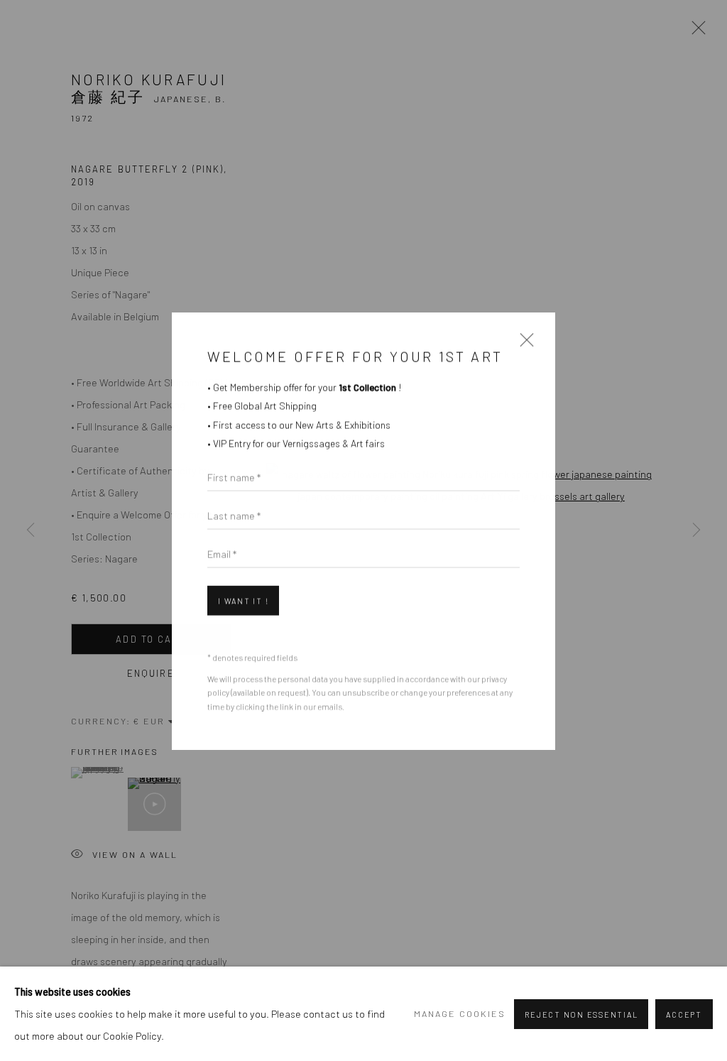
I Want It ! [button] (243, 600)
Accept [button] (684, 1014)
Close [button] (523, 344)
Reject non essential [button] (581, 1014)
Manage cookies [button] (459, 1013)
